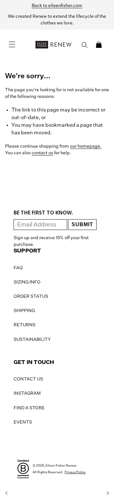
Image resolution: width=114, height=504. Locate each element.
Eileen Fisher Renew (61, 465)
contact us (42, 153)
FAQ (18, 268)
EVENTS (23, 422)
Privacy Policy (75, 472)
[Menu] (12, 45)
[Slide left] (6, 493)
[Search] (85, 45)
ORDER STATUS (31, 296)
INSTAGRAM (27, 393)
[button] (99, 45)
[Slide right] (107, 493)
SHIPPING (24, 311)
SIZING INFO (27, 282)
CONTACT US (28, 379)
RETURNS (24, 325)
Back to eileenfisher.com (57, 5)
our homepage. (85, 146)
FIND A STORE (29, 408)
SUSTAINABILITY (32, 339)
